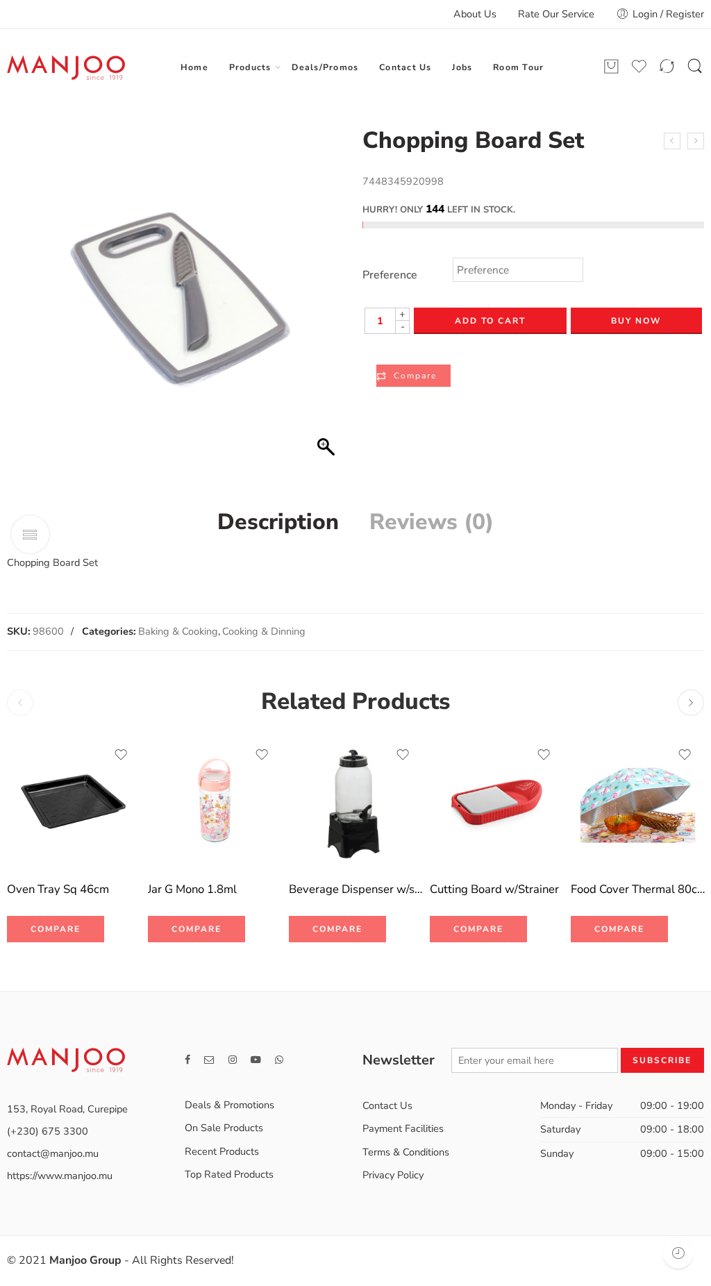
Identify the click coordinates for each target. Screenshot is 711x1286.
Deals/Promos (325, 67)
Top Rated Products (229, 1174)
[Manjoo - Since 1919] (66, 67)
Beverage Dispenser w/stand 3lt (356, 889)
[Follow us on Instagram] (232, 1060)
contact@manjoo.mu (53, 1153)
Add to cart (490, 320)
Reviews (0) (431, 522)
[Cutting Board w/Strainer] (497, 802)
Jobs (462, 67)
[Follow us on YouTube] (256, 1060)
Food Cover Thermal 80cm (638, 889)
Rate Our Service (556, 14)
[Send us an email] (209, 1060)
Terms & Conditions (405, 1152)
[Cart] (611, 67)
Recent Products (222, 1151)
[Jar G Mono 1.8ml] (215, 802)
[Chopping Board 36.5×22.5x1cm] (672, 141)
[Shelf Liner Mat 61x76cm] (695, 141)
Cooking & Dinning (264, 631)
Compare (415, 375)
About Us (474, 14)
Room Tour (518, 67)
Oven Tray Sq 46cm (58, 889)
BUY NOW (636, 320)
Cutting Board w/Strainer (494, 889)
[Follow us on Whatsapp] (279, 1060)
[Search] (695, 67)
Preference (389, 275)
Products (250, 67)
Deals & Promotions (229, 1105)
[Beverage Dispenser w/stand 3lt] (356, 802)
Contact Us (405, 67)
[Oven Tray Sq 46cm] (74, 802)
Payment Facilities (403, 1128)
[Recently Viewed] (678, 1253)
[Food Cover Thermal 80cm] (638, 802)
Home (194, 67)
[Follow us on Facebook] (187, 1060)
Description (278, 522)
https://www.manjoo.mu (59, 1176)
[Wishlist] (121, 755)
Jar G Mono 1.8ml (192, 889)
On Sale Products (224, 1128)
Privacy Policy (393, 1175)
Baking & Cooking (178, 631)
